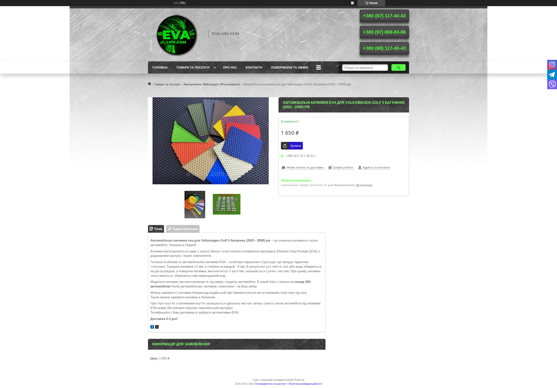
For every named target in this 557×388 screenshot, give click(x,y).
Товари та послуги (192, 67)
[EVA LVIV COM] (176, 34)
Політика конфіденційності (305, 383)
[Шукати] (398, 67)
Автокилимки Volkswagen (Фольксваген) (211, 84)
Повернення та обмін (289, 67)
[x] (157, 327)
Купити (295, 146)
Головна (160, 67)
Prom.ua (299, 379)
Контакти (254, 67)
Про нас (230, 67)
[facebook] (152, 327)
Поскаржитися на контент (271, 383)
